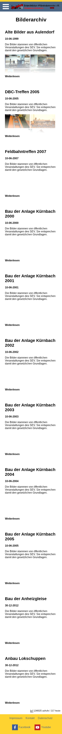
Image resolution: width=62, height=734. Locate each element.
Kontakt (30, 718)
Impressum (15, 718)
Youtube (46, 727)
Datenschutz (45, 718)
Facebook (24, 727)
